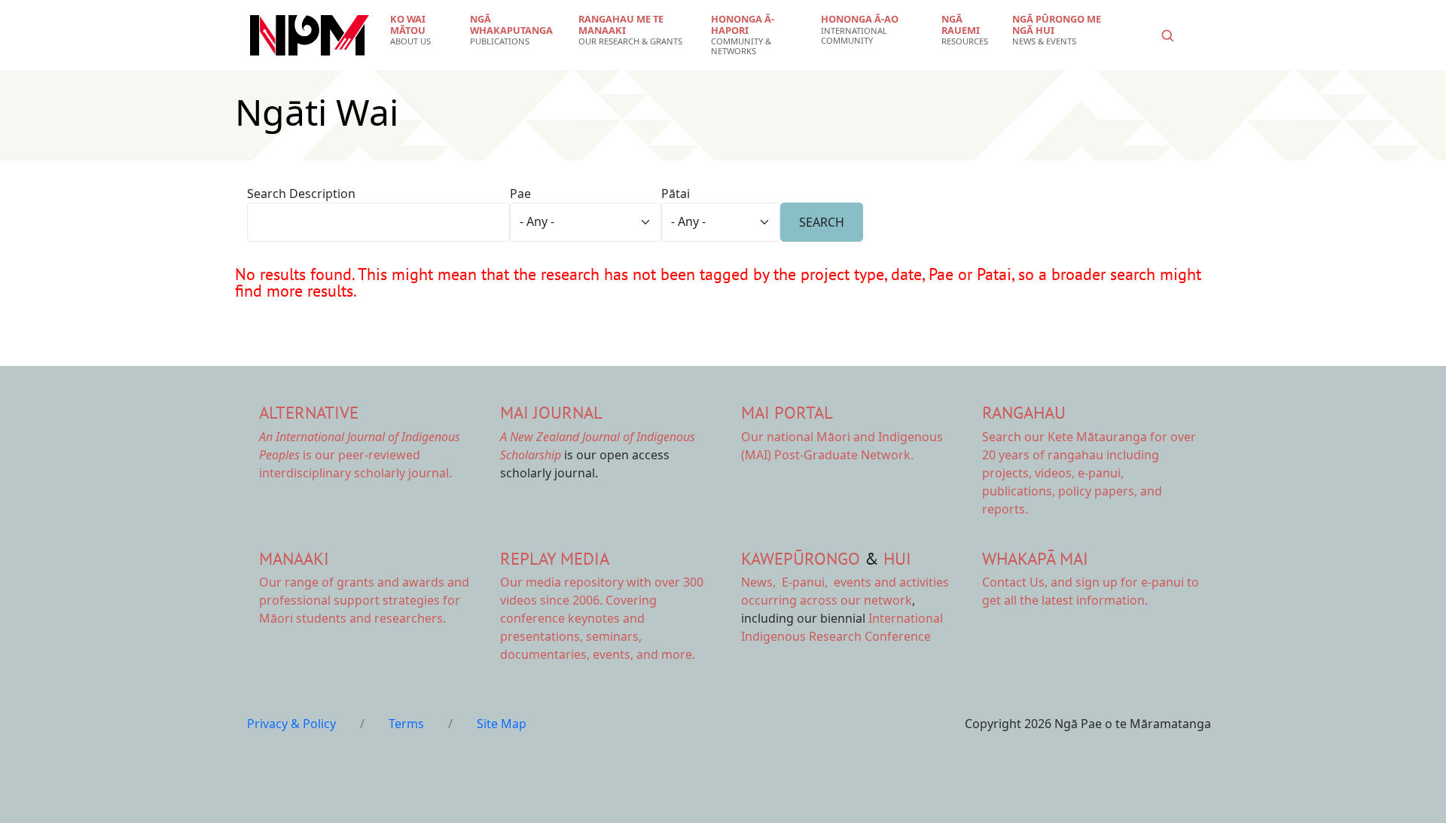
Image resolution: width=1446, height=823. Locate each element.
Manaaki (294, 558)
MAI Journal (551, 412)
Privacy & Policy (291, 723)
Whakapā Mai (1035, 558)
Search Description (301, 193)
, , (786, 582)
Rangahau (1024, 412)
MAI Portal (787, 412)
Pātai (675, 193)
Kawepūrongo (800, 558)
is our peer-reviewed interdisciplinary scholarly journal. (359, 454)
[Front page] (309, 35)
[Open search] (1167, 35)
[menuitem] (420, 30)
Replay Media (554, 558)
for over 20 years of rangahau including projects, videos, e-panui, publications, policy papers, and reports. (1089, 472)
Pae (520, 193)
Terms (406, 723)
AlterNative (308, 412)
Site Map (501, 723)
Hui (897, 558)
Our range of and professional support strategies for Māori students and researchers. (364, 600)
